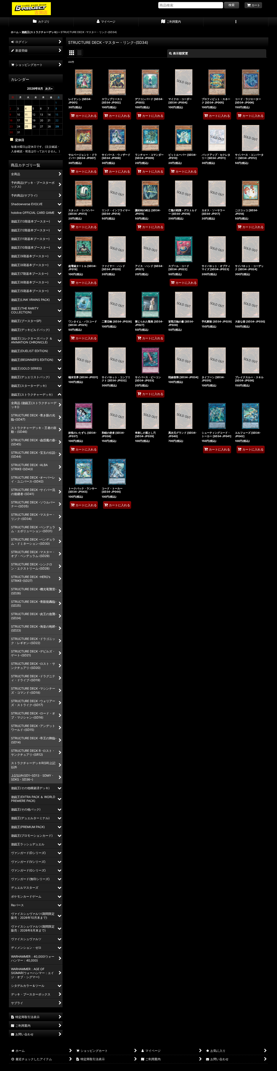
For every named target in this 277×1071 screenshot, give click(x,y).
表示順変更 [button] (180, 53)
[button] (235, 22)
